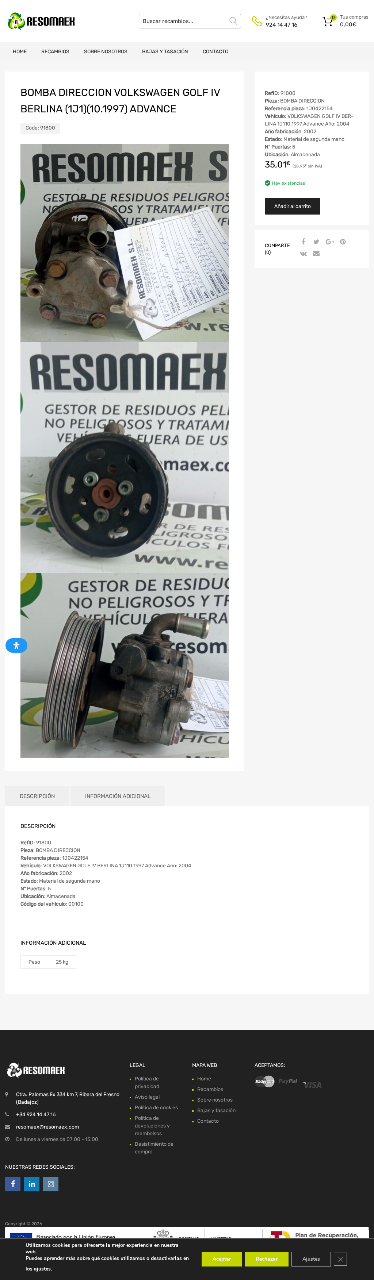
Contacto (215, 52)
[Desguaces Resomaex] (36, 21)
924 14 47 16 (281, 25)
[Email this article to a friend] (315, 254)
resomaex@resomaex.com (47, 1127)
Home (20, 52)
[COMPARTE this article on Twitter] (315, 242)
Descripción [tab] (37, 796)
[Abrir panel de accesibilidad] (16, 645)
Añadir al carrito (292, 206)
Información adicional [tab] (117, 796)
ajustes (42, 1268)
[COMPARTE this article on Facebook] (302, 242)
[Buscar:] (190, 21)
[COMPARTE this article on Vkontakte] (302, 254)
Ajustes (311, 1259)
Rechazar (267, 1259)
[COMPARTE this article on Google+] (328, 242)
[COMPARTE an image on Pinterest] (342, 242)
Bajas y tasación (165, 52)
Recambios (55, 52)
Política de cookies (156, 1107)
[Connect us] (12, 1184)
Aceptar (222, 1259)
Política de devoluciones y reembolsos (152, 1126)
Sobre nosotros (105, 52)
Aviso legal (147, 1097)
